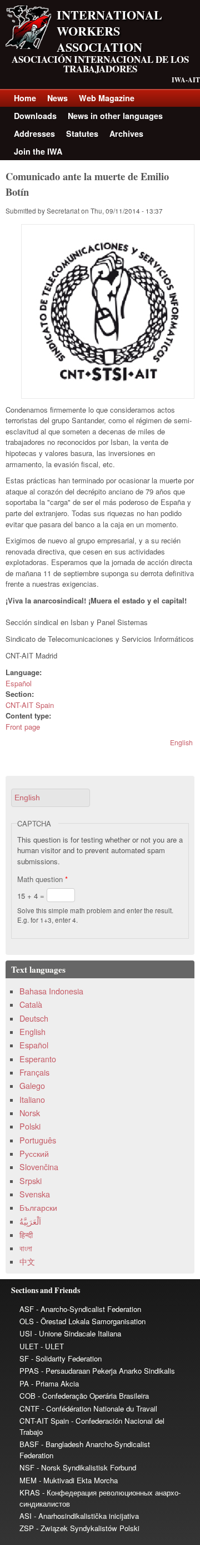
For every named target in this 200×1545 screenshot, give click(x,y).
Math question (42, 879)
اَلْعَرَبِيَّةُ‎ (30, 1221)
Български (38, 1207)
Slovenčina (38, 1166)
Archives (126, 133)
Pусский (34, 1153)
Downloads (35, 115)
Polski (30, 1126)
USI (25, 1333)
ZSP (26, 1528)
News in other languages (115, 115)
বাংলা (25, 1248)
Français (34, 1072)
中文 (27, 1261)
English (181, 742)
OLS (26, 1321)
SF (24, 1358)
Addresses (34, 133)
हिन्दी (26, 1234)
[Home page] (28, 46)
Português (37, 1140)
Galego (32, 1085)
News (57, 97)
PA (24, 1383)
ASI (25, 1516)
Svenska (34, 1194)
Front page (23, 726)
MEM (28, 1480)
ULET (28, 1346)
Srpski (30, 1180)
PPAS (29, 1370)
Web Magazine (106, 97)
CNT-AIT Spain (30, 705)
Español (19, 683)
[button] (50, 798)
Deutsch (33, 1018)
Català (30, 1004)
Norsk (29, 1112)
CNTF (29, 1408)
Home (25, 97)
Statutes (82, 133)
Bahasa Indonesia (51, 991)
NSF (26, 1467)
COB (27, 1395)
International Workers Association (109, 31)
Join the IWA (38, 151)
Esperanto (37, 1058)
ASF (26, 1309)
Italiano (32, 1099)
